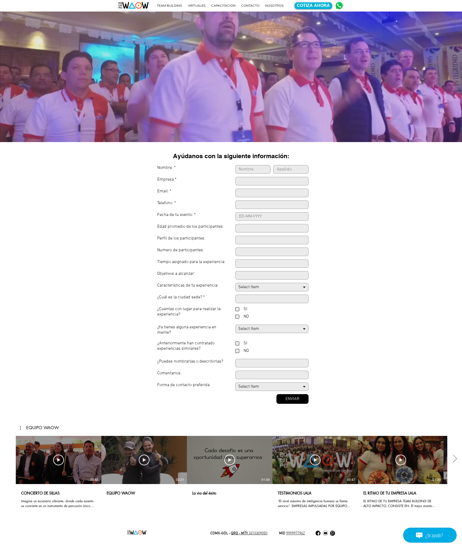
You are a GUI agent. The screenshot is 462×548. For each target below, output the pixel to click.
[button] (39, 427)
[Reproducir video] (58, 460)
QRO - (236, 533)
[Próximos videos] (454, 459)
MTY (245, 533)
